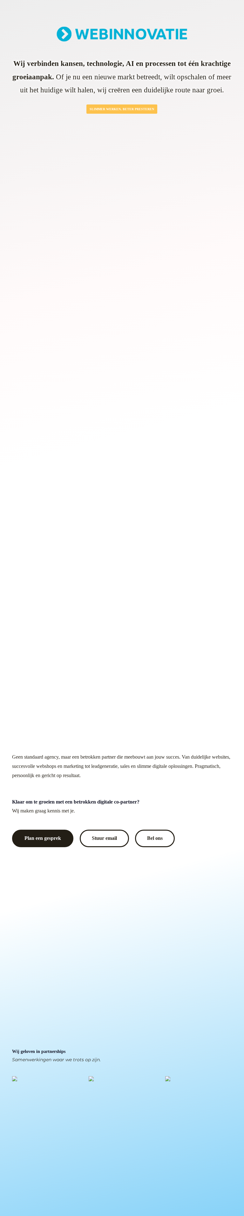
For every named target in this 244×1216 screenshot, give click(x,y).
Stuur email (104, 838)
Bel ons (155, 838)
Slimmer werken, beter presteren (122, 109)
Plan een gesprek (42, 838)
